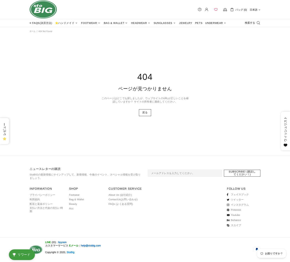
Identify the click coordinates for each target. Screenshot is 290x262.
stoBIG (43, 9)
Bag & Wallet (76, 199)
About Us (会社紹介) (120, 194)
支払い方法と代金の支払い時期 (46, 209)
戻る (145, 112)
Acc (71, 208)
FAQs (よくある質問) (121, 203)
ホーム (33, 31)
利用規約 (35, 199)
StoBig (70, 252)
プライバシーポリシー (42, 194)
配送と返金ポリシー (41, 203)
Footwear (74, 194)
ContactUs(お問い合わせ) (123, 199)
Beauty (73, 203)
